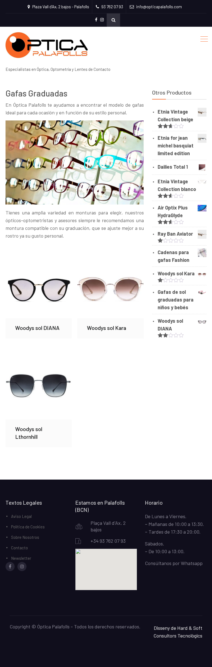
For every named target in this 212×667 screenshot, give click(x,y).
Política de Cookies (28, 526)
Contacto (19, 547)
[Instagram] (21, 566)
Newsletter (21, 558)
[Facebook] (10, 566)
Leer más (39, 285)
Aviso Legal (21, 516)
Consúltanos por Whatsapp (174, 563)
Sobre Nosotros (25, 537)
